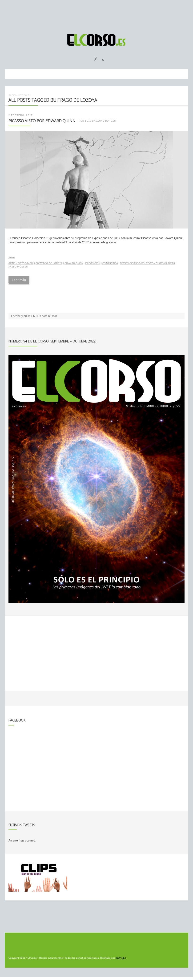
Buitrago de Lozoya (49, 263)
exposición (92, 263)
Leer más (19, 280)
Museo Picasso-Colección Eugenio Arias (147, 263)
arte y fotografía (20, 263)
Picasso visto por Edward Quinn (42, 120)
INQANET (121, 958)
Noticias (23, 95)
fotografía (110, 263)
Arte (11, 257)
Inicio (12, 95)
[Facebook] (92, 57)
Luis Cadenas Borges (100, 121)
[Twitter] (101, 57)
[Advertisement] (96, 14)
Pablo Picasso (18, 266)
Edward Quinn (73, 263)
